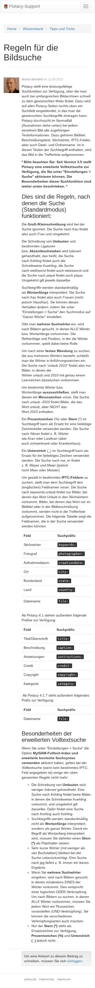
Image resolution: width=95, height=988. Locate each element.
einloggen (74, 961)
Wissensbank (33, 29)
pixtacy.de (30, 979)
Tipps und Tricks (62, 29)
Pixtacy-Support (24, 6)
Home (12, 29)
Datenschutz (46, 979)
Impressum (64, 979)
